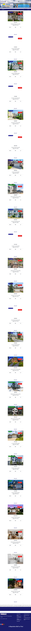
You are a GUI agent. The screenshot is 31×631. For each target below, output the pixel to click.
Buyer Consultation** (19, 616)
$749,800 (20, 38)
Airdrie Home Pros (27, 614)
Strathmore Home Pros (27, 619)
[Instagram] (4, 624)
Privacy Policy (10, 616)
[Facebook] (1, 624)
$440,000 (20, 359)
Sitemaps (18, 621)
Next (22, 603)
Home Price (18, 614)
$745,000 (20, 235)
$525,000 (20, 13)
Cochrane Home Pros (26, 616)
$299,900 (20, 556)
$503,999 (20, 457)
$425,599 (20, 408)
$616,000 (20, 211)
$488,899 (20, 186)
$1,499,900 (19, 581)
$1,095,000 (19, 507)
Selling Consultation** (19, 619)
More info (15, 34)
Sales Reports (19, 617)
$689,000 (20, 63)
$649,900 (20, 285)
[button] (18, 1)
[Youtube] (2, 624)
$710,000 (20, 482)
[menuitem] (13, 9)
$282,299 (20, 383)
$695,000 (20, 137)
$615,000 (20, 433)
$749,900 (20, 334)
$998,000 (20, 161)
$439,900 (20, 309)
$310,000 (20, 531)
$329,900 (20, 112)
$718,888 (20, 87)
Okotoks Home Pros (27, 617)
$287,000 (20, 260)
